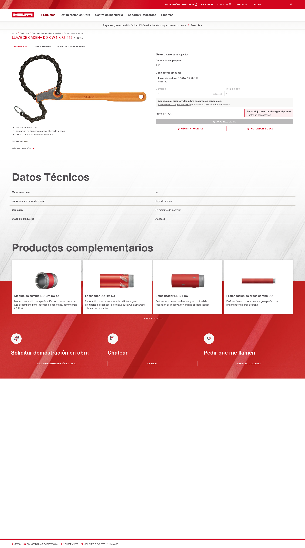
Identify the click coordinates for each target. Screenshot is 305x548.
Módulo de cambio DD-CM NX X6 (36, 296)
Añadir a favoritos (192, 128)
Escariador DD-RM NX (100, 296)
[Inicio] (23, 14)
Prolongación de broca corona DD (249, 296)
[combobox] (272, 4)
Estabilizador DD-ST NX (172, 296)
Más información (21, 148)
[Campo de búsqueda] (290, 4)
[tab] (21, 46)
